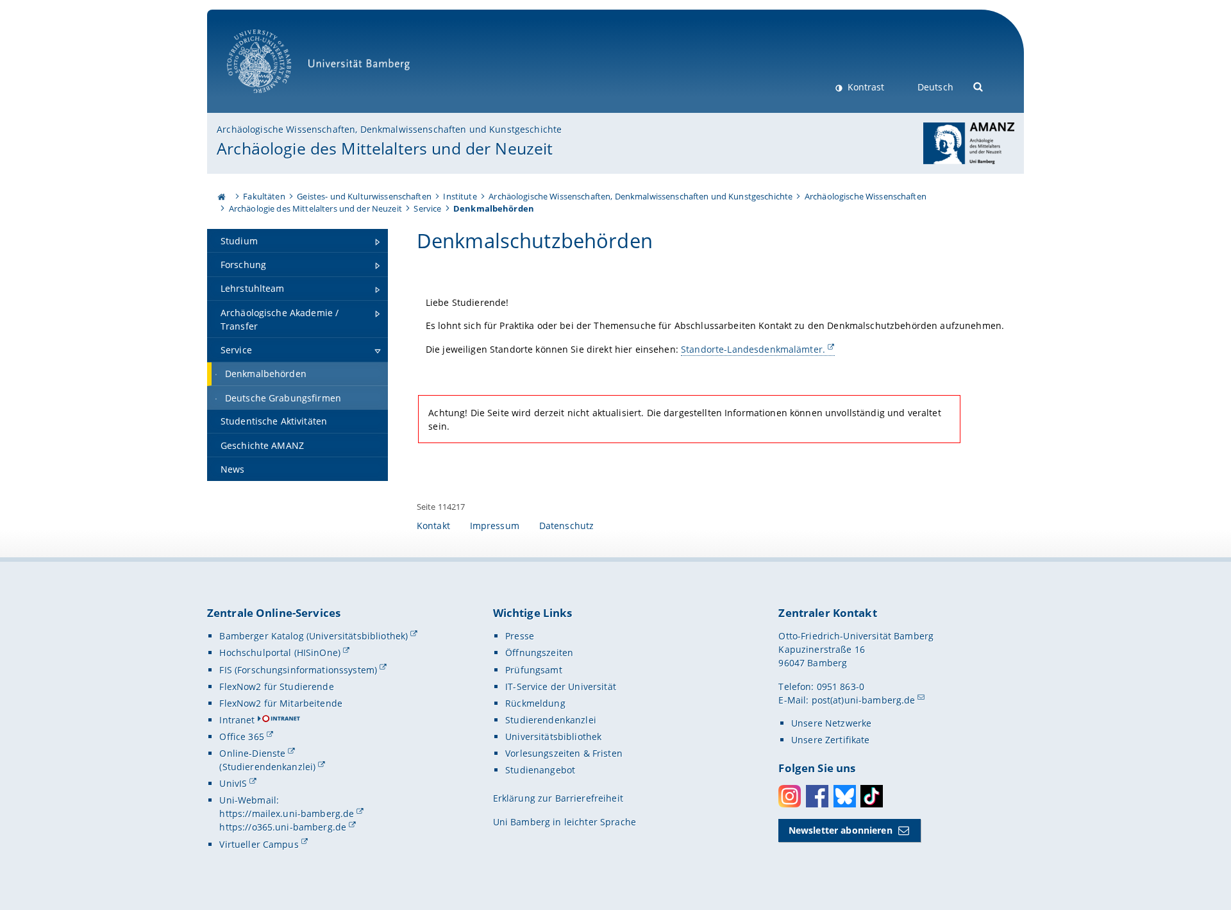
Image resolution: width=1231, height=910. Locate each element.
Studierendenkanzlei (550, 720)
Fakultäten (264, 196)
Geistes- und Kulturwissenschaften (364, 196)
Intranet (237, 720)
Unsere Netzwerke (831, 723)
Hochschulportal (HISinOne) (279, 652)
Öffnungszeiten (539, 652)
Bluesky (844, 796)
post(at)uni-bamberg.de (864, 700)
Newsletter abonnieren (840, 830)
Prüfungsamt (533, 670)
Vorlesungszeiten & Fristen (564, 753)
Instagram (789, 796)
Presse (519, 636)
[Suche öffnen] (978, 85)
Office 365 (241, 736)
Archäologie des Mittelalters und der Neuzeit (385, 148)
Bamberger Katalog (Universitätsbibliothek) (313, 636)
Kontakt (433, 525)
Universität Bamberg (272, 100)
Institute (459, 196)
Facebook (817, 796)
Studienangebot (540, 770)
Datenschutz (566, 525)
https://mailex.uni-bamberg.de (286, 813)
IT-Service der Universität (560, 686)
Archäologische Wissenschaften (865, 196)
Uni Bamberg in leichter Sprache (564, 822)
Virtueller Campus (258, 844)
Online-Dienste (252, 753)
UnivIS (233, 783)
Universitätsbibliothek (553, 736)
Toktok (871, 796)
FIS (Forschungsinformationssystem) (298, 670)
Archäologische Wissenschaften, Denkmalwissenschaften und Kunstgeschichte (389, 129)
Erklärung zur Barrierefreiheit (558, 798)
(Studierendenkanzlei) (267, 767)
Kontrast (864, 87)
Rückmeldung (535, 703)
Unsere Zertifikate (830, 740)
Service (427, 208)
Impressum (494, 525)
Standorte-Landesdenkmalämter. (753, 349)
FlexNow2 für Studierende (276, 686)
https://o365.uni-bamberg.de (282, 827)
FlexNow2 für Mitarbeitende (280, 703)
